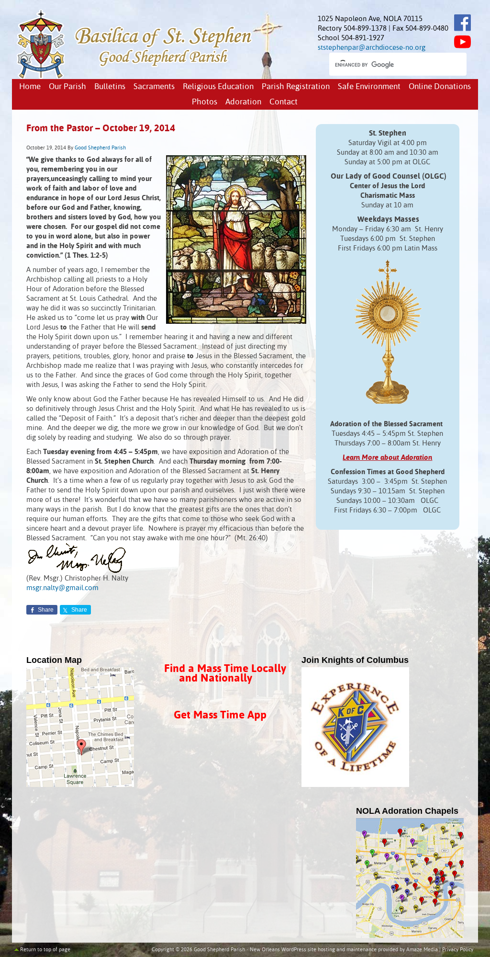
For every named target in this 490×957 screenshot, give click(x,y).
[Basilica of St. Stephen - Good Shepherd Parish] (135, 76)
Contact (283, 102)
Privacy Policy (457, 950)
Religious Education (218, 87)
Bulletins (109, 87)
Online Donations (440, 87)
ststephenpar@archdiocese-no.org (371, 47)
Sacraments (154, 87)
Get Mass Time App (220, 715)
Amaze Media (422, 950)
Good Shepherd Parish (100, 148)
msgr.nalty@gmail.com (62, 588)
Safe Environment (369, 87)
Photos (204, 102)
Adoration (243, 102)
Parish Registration (296, 87)
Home (30, 87)
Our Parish (67, 87)
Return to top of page (45, 950)
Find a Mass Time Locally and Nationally (225, 673)
